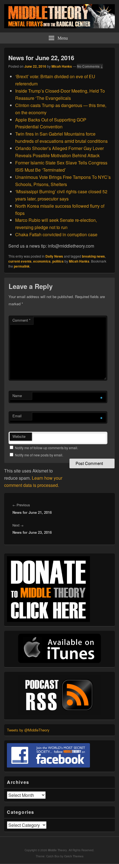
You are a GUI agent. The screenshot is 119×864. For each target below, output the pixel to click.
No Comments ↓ (90, 66)
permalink (22, 266)
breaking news (93, 256)
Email (17, 415)
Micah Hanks (61, 66)
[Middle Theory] (59, 26)
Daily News (54, 256)
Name (17, 395)
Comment (21, 320)
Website (18, 436)
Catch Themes (74, 856)
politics (58, 261)
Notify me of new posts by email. (39, 455)
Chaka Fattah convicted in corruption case (56, 234)
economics (42, 261)
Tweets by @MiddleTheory (28, 730)
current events (20, 261)
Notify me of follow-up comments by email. (46, 447)
